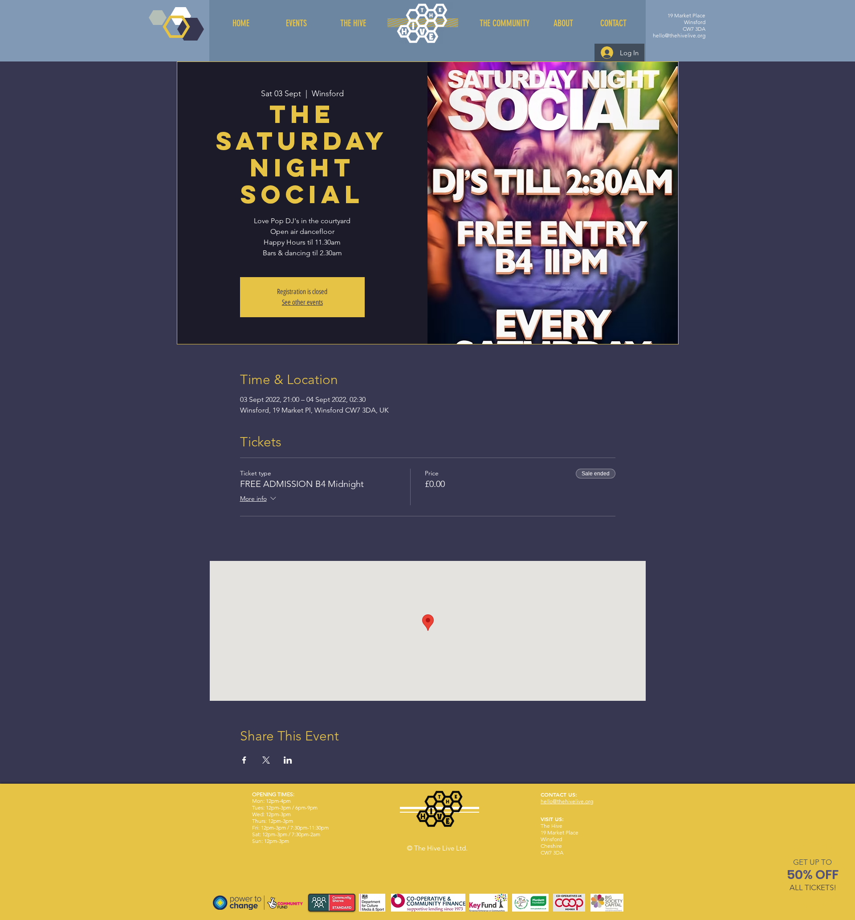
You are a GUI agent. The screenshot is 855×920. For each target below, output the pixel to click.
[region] (813, 876)
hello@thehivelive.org (679, 35)
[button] (812, 862)
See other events (302, 302)
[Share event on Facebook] (244, 760)
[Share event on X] (266, 760)
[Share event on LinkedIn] (288, 760)
